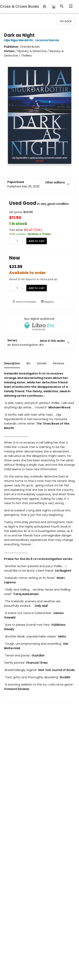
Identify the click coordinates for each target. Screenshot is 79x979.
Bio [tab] (29, 363)
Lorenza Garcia (47, 40)
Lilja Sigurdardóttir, (19, 40)
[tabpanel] (39, 537)
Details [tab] (42, 363)
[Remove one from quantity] (11, 241)
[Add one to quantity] (22, 241)
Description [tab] (12, 363)
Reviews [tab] (58, 363)
